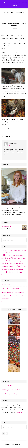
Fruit (21, 258)
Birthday (11, 252)
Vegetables (4, 269)
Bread (20, 252)
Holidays (9, 261)
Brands (16, 252)
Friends (18, 258)
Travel (19, 266)
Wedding (10, 269)
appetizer (11, 250)
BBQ (6, 252)
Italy (13, 261)
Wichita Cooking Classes (12, 272)
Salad (18, 263)
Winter (3, 275)
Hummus (4, 302)
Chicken (10, 255)
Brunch (23, 252)
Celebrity (4, 255)
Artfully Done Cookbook (18, 250)
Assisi (25, 250)
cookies (14, 255)
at (9, 145)
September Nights (6, 284)
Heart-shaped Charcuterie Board (10, 288)
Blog (9, 128)
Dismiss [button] (15, 5)
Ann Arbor (3, 250)
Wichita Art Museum (18, 269)
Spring (10, 266)
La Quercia (20, 261)
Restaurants (13, 263)
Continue (22, 216)
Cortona (17, 255)
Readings (7, 263)
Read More (20, 412)
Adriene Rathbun (14, 12)
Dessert (8, 258)
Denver (21, 255)
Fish (15, 258)
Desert (3, 258)
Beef (8, 252)
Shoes (3, 266)
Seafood (21, 263)
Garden (23, 258)
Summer (14, 266)
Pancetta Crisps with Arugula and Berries (12, 292)
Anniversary (7, 250)
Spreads (6, 266)
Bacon (2, 252)
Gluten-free (3, 261)
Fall (12, 258)
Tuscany (24, 266)
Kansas (16, 261)
